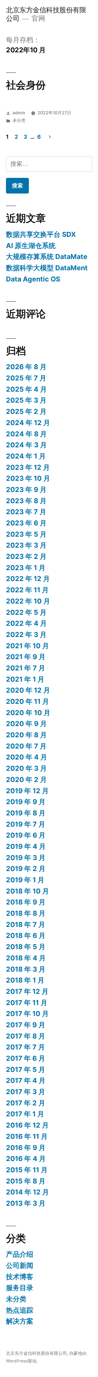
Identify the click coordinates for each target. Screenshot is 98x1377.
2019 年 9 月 (25, 802)
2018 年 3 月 (25, 969)
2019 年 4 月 (26, 846)
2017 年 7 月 (25, 1047)
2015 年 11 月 (27, 1170)
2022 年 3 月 (26, 634)
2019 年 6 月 (25, 835)
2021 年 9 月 (25, 657)
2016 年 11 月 (27, 1136)
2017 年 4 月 (25, 1080)
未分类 (19, 120)
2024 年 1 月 (26, 456)
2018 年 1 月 (25, 980)
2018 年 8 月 (25, 913)
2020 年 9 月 (26, 723)
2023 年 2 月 (26, 556)
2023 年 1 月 (25, 568)
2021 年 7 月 (25, 668)
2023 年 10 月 (28, 478)
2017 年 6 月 (25, 1058)
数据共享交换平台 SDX (41, 234)
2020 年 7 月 (26, 746)
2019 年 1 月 (25, 880)
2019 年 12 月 (27, 791)
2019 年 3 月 (25, 857)
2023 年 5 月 (26, 534)
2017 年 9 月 (25, 1025)
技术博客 (19, 1277)
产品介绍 (19, 1254)
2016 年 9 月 (25, 1147)
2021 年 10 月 (27, 646)
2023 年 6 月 (26, 523)
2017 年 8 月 (25, 1036)
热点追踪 (19, 1310)
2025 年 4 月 (26, 389)
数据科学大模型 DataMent (47, 268)
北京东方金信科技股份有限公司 (36, 1353)
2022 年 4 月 (26, 623)
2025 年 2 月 (26, 411)
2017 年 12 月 (27, 991)
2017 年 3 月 (25, 1092)
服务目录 (19, 1288)
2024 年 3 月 (26, 445)
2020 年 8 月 (26, 735)
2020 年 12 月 (28, 690)
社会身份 (25, 85)
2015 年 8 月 (25, 1181)
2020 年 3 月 (26, 768)
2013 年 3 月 (25, 1203)
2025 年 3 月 (26, 400)
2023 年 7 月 (26, 512)
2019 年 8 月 (25, 813)
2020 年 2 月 (26, 779)
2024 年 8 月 (26, 434)
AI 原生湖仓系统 (31, 245)
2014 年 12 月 (27, 1192)
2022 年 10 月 (28, 601)
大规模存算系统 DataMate (46, 256)
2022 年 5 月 (26, 612)
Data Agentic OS (33, 279)
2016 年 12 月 (27, 1125)
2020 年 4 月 (26, 757)
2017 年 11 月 (26, 1002)
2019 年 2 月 (25, 868)
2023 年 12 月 (28, 467)
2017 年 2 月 (25, 1103)
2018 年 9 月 (25, 902)
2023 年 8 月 (26, 501)
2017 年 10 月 (27, 1013)
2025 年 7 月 (26, 378)
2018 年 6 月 (25, 935)
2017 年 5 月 (25, 1069)
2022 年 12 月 (28, 578)
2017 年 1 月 (25, 1114)
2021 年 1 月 (25, 679)
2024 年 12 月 (28, 423)
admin (19, 112)
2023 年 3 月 (26, 545)
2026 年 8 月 (26, 367)
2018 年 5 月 (25, 947)
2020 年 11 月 (27, 701)
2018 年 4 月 (26, 958)
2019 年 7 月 (25, 824)
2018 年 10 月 (27, 891)
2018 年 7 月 (25, 924)
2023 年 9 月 (26, 489)
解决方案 (19, 1321)
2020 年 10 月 (28, 713)
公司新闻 (19, 1265)
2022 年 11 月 (27, 590)
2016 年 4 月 (26, 1158)
